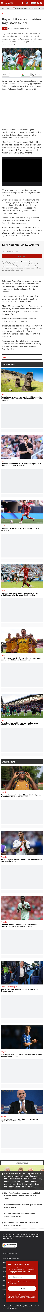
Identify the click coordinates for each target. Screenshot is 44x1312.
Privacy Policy (29, 1296)
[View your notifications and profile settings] (22, 3)
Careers (5, 1276)
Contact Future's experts (10, 1258)
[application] (22, 170)
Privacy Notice (29, 264)
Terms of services (26, 262)
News (5, 29)
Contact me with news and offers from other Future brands (22, 1282)
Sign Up (22, 1288)
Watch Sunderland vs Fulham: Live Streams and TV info (19, 1215)
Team (4, 14)
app (11, 28)
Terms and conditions (9, 1254)
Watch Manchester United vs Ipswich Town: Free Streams (23, 1206)
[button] (2, 3)
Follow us (27, 75)
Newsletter (38, 75)
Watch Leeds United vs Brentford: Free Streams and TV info (21, 1224)
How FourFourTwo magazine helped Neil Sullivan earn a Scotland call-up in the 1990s (22, 1195)
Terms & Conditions (20, 1297)
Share (7, 75)
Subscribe (33, 3)
